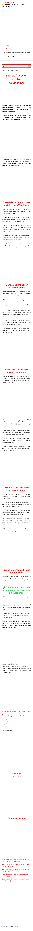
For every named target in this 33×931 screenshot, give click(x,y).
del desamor (16, 82)
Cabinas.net (8, 2)
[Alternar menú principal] (29, 4)
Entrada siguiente (16, 776)
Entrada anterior (16, 773)
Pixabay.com (13, 670)
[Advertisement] (16, 26)
